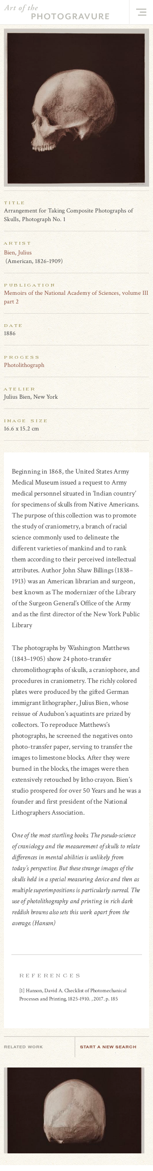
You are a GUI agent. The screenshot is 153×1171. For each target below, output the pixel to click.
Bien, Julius (18, 253)
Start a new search (108, 1046)
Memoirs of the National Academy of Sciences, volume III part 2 (76, 297)
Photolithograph (24, 365)
